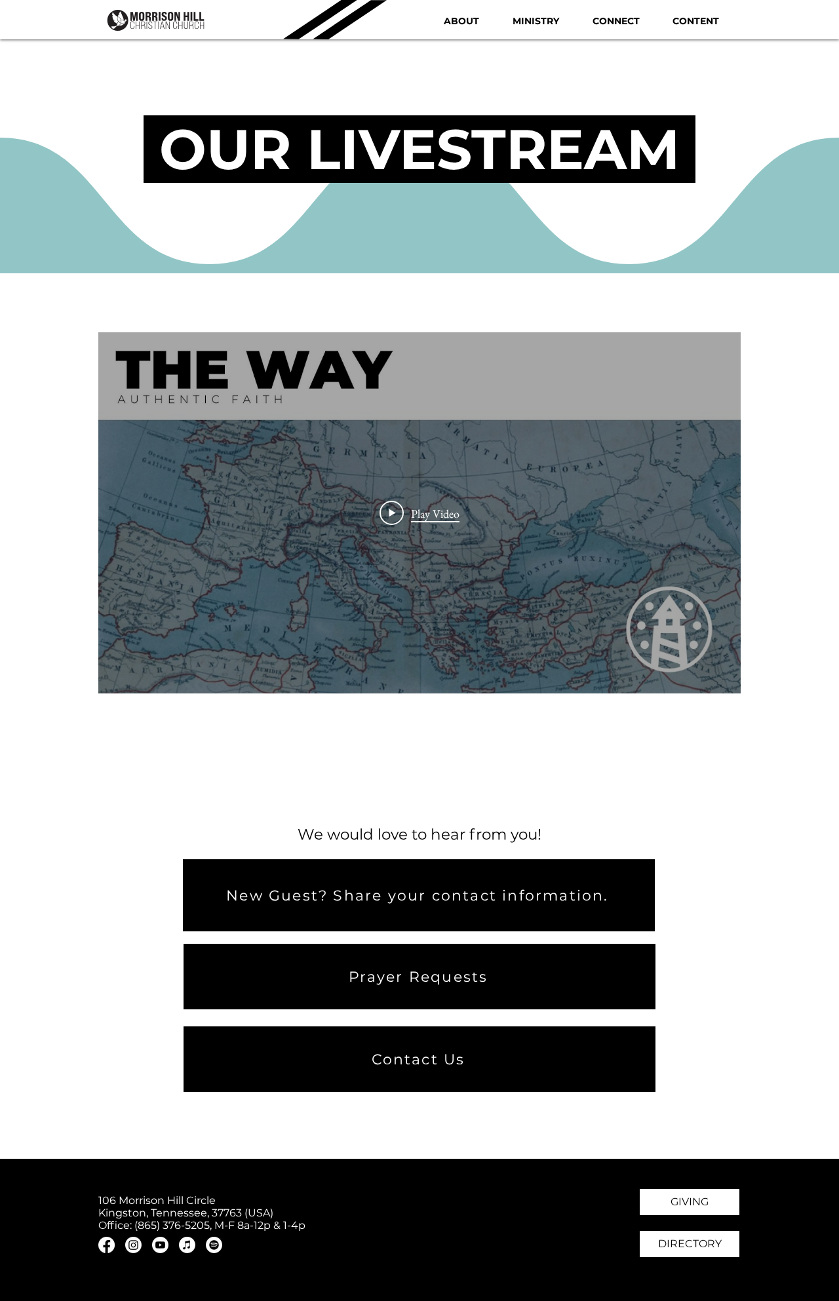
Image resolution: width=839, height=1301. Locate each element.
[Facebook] (106, 1245)
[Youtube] (160, 1245)
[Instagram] (133, 1245)
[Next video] (713, 513)
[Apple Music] (187, 1245)
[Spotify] (214, 1245)
